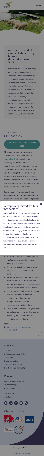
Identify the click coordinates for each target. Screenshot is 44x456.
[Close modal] (41, 204)
